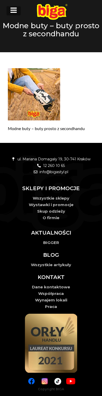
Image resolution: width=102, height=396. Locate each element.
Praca (51, 306)
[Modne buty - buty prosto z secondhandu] (51, 94)
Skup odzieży (51, 211)
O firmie (51, 217)
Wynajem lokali (51, 300)
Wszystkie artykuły (51, 264)
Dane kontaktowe (51, 286)
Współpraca (51, 293)
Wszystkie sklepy (51, 198)
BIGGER (51, 242)
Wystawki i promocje (51, 204)
